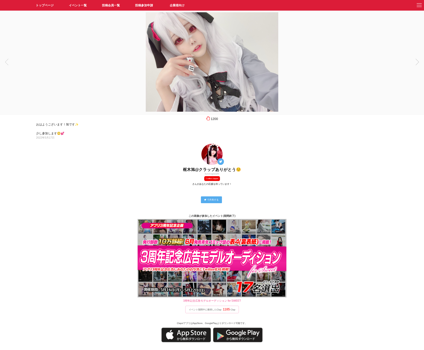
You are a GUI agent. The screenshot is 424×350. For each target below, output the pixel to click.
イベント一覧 (78, 5)
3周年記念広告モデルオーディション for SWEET (212, 300)
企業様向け (177, 5)
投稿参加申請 (144, 5)
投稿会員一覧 (111, 5)
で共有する (213, 199)
